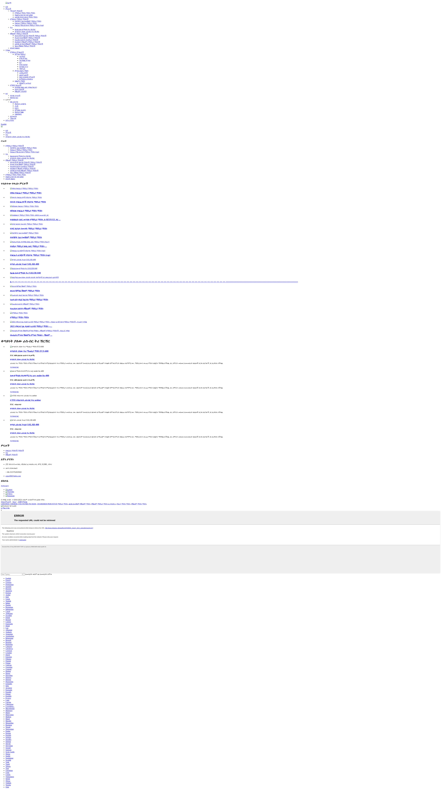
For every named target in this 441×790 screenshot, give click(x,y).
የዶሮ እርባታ (23, 65)
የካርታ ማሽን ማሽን (123, 504)
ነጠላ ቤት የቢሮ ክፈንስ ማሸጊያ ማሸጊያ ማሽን (29, 299)
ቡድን (16, 108)
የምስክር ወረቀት (20, 110)
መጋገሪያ (22, 56)
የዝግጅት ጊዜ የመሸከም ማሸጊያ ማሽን (28, 21)
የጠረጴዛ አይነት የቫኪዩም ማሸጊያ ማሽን (26, 308)
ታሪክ (16, 106)
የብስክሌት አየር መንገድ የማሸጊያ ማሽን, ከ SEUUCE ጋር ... (35, 219)
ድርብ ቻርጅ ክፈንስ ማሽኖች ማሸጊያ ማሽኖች (30, 36)
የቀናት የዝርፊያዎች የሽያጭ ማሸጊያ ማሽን (28, 202)
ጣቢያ (14, 502)
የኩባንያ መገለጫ (20, 104)
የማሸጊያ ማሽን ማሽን (19, 317)
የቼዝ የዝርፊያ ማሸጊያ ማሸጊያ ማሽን (25, 193)
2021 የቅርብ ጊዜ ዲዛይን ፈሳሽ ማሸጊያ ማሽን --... (31, 326)
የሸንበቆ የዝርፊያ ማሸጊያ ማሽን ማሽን (26, 210)
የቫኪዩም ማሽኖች (12, 455)
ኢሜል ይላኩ (5, 508)
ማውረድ (13, 118)
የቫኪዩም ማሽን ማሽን (138, 504)
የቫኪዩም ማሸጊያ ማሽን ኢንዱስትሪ (103, 504)
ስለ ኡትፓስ (14, 102)
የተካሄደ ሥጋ (23, 67)
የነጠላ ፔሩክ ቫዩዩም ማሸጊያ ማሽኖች (27, 38)
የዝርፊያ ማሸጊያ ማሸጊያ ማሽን (26, 23)
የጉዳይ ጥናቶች (15, 96)
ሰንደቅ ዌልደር (15, 48)
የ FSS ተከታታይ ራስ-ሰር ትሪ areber (25, 400)
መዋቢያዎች (23, 73)
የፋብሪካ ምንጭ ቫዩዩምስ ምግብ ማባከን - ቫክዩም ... (31, 335)
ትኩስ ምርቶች (6, 502)
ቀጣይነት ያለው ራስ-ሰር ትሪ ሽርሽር (27, 31)
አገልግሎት (18, 114)
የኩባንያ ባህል (19, 112)
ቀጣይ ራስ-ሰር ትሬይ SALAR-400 (24, 264)
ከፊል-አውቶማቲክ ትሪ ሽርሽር (25, 29)
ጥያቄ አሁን (5, 486)
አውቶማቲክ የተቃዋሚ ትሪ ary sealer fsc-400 (29, 375)
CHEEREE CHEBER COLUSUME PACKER (18, 504)
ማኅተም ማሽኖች (16, 11)
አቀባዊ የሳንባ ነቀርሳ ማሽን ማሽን (26, 17)
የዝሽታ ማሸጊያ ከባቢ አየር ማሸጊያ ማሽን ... (28, 246)
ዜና (7, 93)
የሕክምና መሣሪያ (25, 83)
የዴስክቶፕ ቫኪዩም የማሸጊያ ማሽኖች (27, 42)
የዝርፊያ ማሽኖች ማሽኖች (15, 450)
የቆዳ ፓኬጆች (19, 89)
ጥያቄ (12, 367)
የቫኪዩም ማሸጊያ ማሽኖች (19, 34)
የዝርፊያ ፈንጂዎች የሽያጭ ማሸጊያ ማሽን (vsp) (30, 255)
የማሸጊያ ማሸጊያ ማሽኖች (19, 19)
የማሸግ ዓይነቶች (15, 85)
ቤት (7, 7)
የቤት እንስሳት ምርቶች (27, 77)
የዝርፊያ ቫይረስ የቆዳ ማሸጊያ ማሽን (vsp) (29, 25)
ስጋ (20, 62)
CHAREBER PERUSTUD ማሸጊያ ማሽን (52, 504)
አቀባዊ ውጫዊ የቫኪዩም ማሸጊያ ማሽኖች (29, 44)
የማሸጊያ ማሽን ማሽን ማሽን (25, 13)
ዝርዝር (16, 367)
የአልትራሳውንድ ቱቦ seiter (24, 15)
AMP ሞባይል (22, 502)
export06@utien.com (13, 476)
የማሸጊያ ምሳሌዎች (17, 52)
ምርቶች (8, 9)
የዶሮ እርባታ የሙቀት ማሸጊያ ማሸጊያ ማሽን (28, 228)
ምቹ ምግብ (23, 58)
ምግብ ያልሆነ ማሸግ (21, 71)
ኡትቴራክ (13, 116)
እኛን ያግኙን (10, 120)
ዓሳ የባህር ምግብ (24, 60)
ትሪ (11, 27)
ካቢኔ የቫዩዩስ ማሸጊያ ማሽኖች (25, 46)
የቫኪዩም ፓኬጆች (21, 91)
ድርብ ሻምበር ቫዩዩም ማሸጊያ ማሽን (25, 291)
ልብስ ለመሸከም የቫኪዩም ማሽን (79, 504)
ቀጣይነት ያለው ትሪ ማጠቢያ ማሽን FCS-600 (29, 351)
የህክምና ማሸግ (20, 81)
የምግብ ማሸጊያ (20, 54)
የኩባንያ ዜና (14, 98)
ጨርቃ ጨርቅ (23, 75)
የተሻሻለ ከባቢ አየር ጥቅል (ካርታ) (26, 87)
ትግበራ (8, 50)
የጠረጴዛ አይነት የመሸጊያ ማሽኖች (26, 40)
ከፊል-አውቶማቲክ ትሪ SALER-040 (25, 273)
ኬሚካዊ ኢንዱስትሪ (26, 79)
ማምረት (22, 69)
